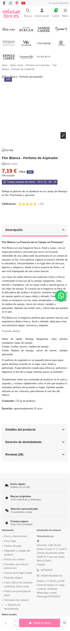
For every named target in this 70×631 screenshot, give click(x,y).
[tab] (35, 230)
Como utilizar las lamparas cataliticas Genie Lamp (18, 584)
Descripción (14, 229)
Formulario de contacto (16, 600)
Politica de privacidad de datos (17, 593)
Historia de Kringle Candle (18, 572)
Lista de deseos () (59, 3)
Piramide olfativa (13, 577)
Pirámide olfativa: (11, 331)
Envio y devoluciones (15, 536)
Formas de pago (13, 545)
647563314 (46, 570)
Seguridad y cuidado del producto (17, 552)
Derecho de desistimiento (23, 442)
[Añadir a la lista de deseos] (65, 623)
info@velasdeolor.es (52, 575)
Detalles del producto (20, 429)
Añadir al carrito (41, 623)
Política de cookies (14, 559)
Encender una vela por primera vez (16, 566)
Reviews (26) (14, 454)
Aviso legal (10, 541)
